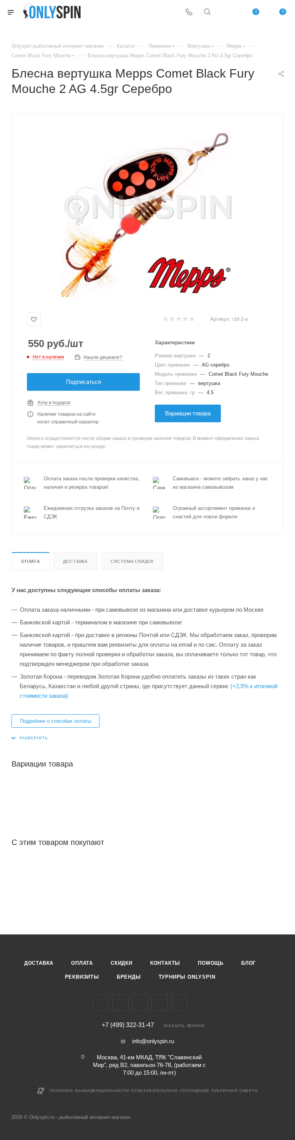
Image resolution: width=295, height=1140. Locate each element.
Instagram (120, 1002)
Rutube (179, 1002)
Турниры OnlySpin (187, 977)
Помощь (211, 963)
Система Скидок (132, 561)
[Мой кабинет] (225, 12)
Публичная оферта (234, 1091)
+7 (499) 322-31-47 (128, 1025)
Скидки (122, 963)
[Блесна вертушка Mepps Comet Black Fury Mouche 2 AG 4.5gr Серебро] (147, 210)
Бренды (129, 977)
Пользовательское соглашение (170, 1091)
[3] (178, 319)
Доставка (75, 561)
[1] (165, 319)
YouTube (159, 1002)
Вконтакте (101, 1002)
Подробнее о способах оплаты (55, 721)
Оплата (30, 561)
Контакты (165, 963)
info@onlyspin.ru (153, 1041)
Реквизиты (82, 977)
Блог (248, 963)
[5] (191, 319)
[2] (172, 319)
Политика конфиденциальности (89, 1091)
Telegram (140, 1002)
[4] (185, 319)
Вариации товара (187, 413)
